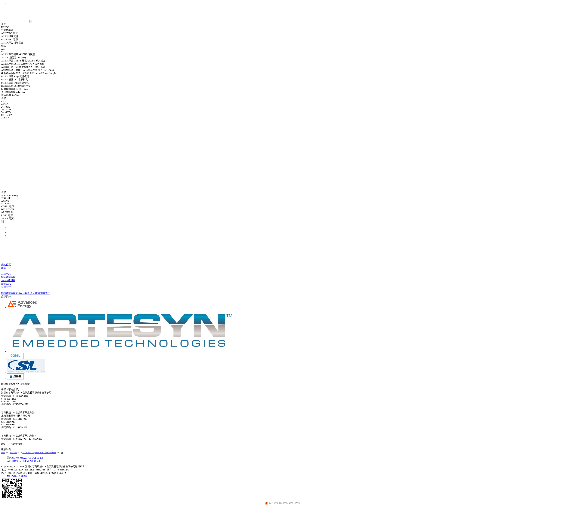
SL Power (6, 203)
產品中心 (6, 267)
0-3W (4, 101)
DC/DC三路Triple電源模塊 (15, 82)
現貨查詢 (45, 293)
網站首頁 (6, 264)
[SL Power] (26, 372)
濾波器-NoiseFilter (10, 95)
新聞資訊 (6, 283)
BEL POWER (8, 209)
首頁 (3, 453)
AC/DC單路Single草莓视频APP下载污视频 (23, 60)
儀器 (3, 46)
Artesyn (5, 201)
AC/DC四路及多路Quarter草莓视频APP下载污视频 (27, 70)
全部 (3, 24)
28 (62, 453)
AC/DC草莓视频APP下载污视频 (18, 54)
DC (3, 51)
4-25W (4, 104)
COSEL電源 (7, 206)
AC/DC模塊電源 (9, 36)
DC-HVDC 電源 (9, 39)
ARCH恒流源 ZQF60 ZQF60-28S (24, 461)
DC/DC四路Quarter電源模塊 (15, 86)
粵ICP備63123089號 (17, 476)
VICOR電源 (7, 218)
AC (3, 49)
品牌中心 (6, 274)
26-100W (5, 107)
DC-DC (5, 27)
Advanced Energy (9, 195)
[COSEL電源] (15, 358)
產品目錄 (13, 453)
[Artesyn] (122, 351)
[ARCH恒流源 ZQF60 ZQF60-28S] (25, 458)
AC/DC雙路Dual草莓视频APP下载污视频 (22, 64)
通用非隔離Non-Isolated (13, 92)
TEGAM (5, 198)
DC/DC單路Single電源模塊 (15, 76)
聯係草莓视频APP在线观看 (15, 293)
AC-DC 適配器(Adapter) (13, 57)
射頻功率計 (7, 30)
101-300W (6, 109)
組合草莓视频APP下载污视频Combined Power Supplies (29, 73)
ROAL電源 (7, 215)
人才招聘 (35, 293)
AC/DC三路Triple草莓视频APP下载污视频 (23, 67)
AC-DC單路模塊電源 (12, 42)
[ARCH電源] (15, 378)
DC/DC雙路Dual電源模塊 (14, 79)
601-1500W (7, 115)
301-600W (6, 112)
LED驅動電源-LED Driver (14, 89)
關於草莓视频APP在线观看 (8, 279)
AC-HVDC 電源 (9, 33)
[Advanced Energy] (22, 307)
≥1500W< (6, 117)
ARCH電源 (7, 212)
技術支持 (6, 287)
